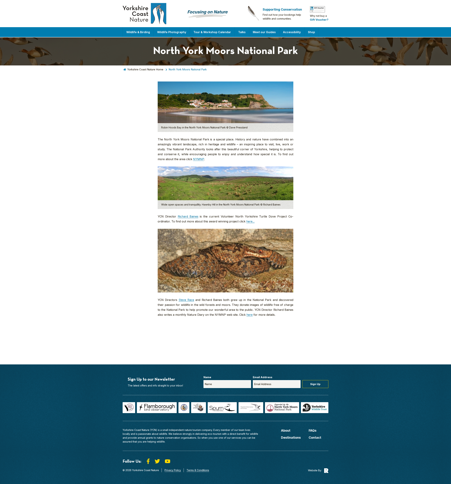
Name (207, 377)
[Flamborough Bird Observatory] (157, 407)
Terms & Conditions (198, 470)
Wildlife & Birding (138, 32)
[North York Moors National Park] (282, 407)
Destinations (291, 437)
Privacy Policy (173, 470)
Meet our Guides (264, 32)
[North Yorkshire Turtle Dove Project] (198, 407)
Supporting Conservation (282, 9)
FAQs (312, 430)
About (285, 430)
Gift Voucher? (319, 19)
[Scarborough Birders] (184, 407)
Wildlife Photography (171, 32)
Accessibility (292, 32)
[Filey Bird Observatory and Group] (251, 407)
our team (239, 429)
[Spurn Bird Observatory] (222, 407)
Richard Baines (188, 216)
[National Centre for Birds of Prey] (129, 407)
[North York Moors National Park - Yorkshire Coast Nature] (144, 13)
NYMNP (198, 159)
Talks (242, 32)
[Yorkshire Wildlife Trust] (314, 407)
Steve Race (186, 300)
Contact (315, 437)
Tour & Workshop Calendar (212, 32)
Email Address (262, 377)
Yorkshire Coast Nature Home (145, 69)
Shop (311, 32)
